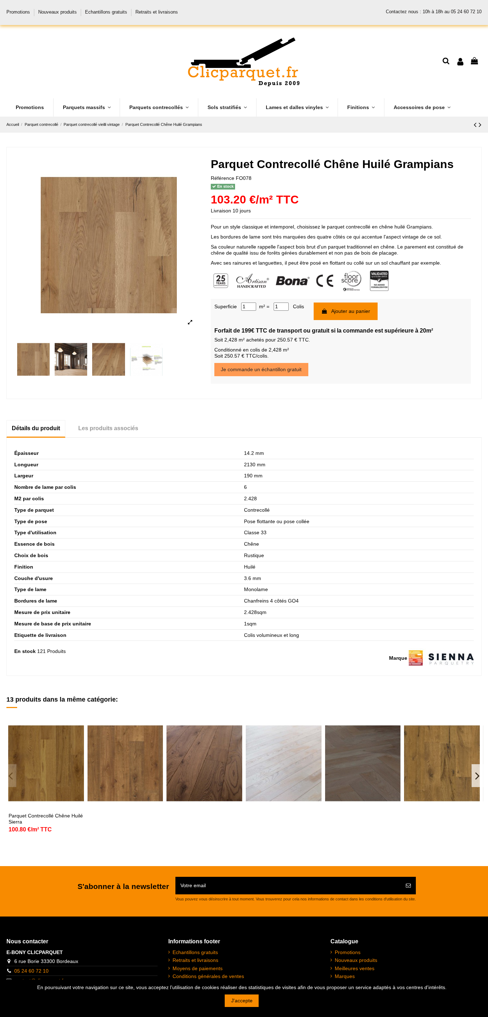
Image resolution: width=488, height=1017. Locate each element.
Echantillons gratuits (107, 12)
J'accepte (242, 1000)
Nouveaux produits (58, 12)
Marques (345, 976)
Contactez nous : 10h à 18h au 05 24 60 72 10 (434, 11)
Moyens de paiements (198, 968)
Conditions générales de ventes (208, 976)
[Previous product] (476, 125)
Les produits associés (108, 428)
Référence (222, 178)
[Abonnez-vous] (408, 885)
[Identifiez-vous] (460, 61)
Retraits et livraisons (156, 12)
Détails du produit (36, 428)
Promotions (18, 12)
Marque (398, 658)
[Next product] (480, 125)
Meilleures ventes (354, 968)
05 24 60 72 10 (31, 971)
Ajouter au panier (350, 311)
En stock (25, 651)
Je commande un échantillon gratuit (261, 369)
